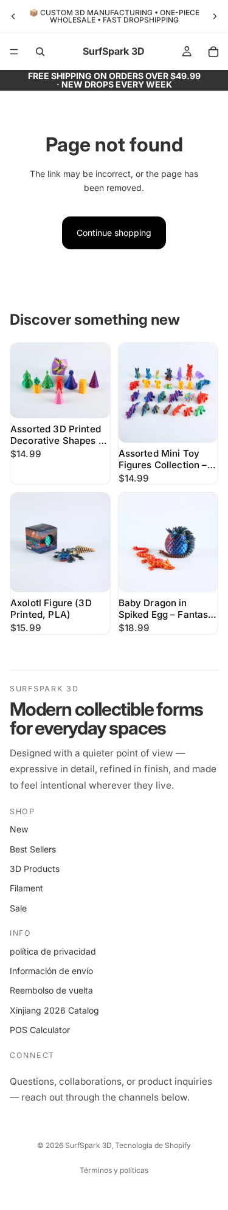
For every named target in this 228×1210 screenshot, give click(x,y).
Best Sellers (33, 849)
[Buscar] (40, 51)
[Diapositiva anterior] (13, 16)
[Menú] (14, 52)
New (19, 829)
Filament (26, 888)
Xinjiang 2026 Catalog (54, 1010)
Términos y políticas (114, 1170)
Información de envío (51, 971)
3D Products (35, 868)
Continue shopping (114, 232)
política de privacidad (53, 951)
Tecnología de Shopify (153, 1145)
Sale (18, 908)
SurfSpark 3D (88, 1145)
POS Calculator (40, 1030)
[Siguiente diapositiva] (214, 16)
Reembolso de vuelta (51, 990)
